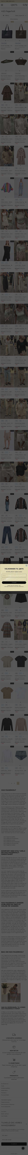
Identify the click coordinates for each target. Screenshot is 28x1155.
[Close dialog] (26, 565)
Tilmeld (14, 582)
